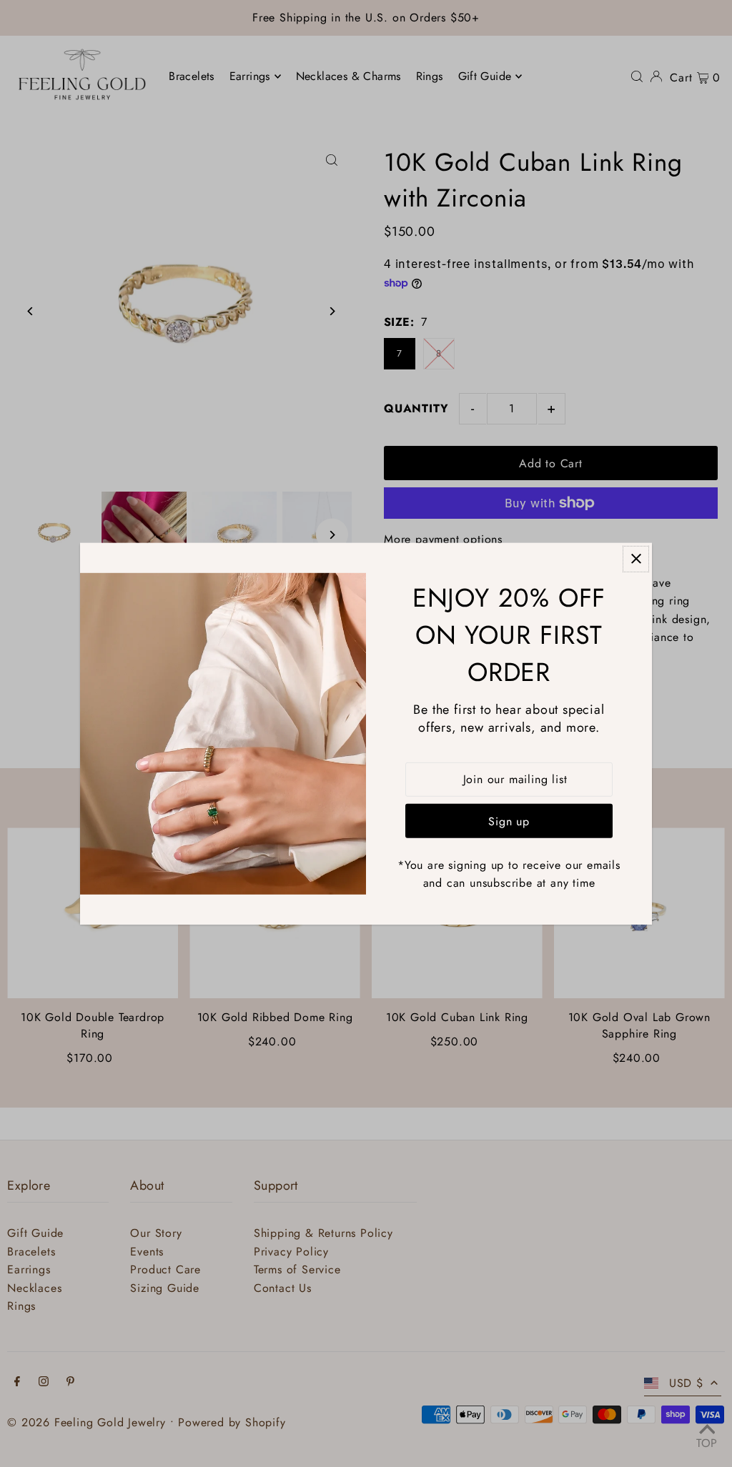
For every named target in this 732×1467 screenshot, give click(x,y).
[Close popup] (635, 558)
